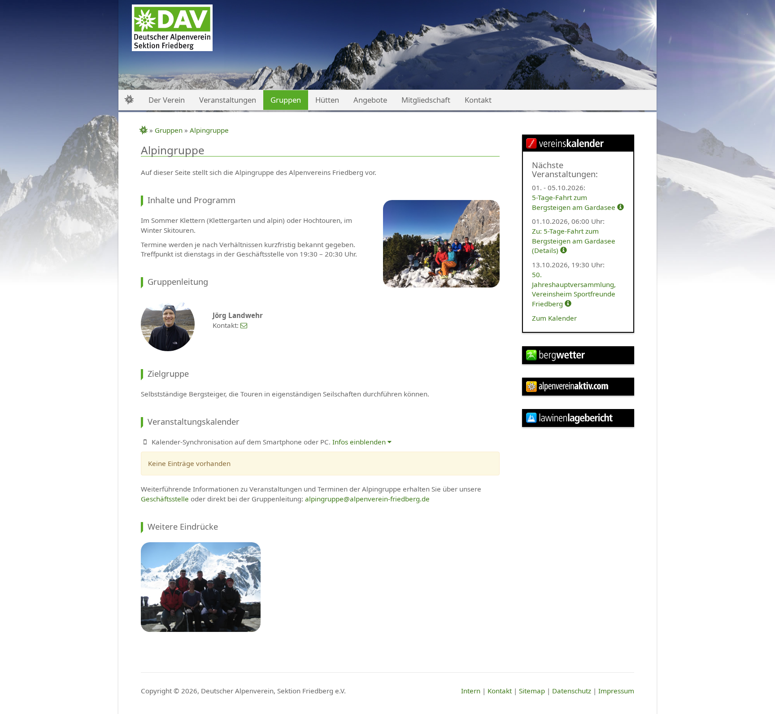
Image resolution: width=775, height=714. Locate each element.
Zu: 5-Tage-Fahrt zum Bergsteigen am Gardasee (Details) (573, 240)
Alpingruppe (209, 130)
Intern (470, 690)
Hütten (327, 100)
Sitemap (532, 690)
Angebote (370, 100)
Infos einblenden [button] (360, 441)
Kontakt (500, 690)
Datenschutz (571, 690)
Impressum (616, 690)
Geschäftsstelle (165, 498)
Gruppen (169, 130)
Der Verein (166, 100)
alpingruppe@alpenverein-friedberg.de (367, 498)
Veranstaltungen (227, 100)
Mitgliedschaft (425, 100)
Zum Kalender (554, 317)
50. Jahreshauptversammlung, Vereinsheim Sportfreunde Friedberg (574, 289)
